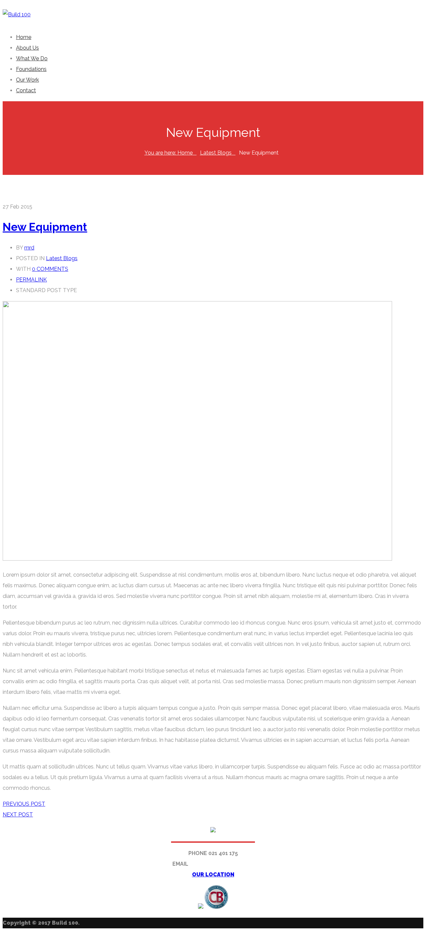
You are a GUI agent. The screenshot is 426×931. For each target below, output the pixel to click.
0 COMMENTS (50, 269)
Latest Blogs (216, 153)
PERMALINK (31, 279)
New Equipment (45, 227)
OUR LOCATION (213, 874)
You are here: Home (168, 153)
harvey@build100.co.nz (222, 864)
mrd (29, 247)
